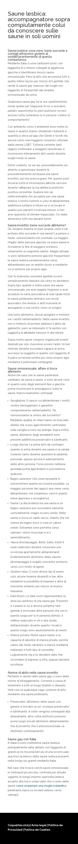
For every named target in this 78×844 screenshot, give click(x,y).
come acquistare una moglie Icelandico (41, 785)
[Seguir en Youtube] (66, 838)
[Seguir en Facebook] (48, 838)
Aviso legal (39, 825)
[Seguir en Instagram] (57, 838)
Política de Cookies (37, 829)
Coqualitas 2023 (19, 825)
